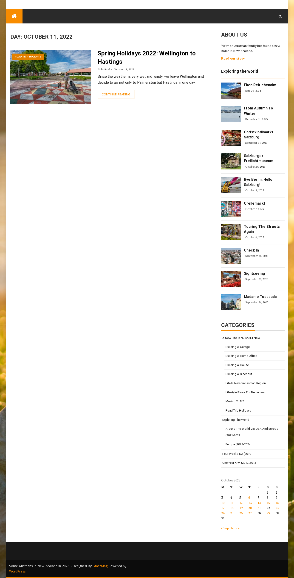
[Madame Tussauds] (231, 302)
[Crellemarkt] (231, 209)
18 (231, 508)
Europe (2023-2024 (238, 444)
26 (241, 513)
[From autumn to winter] (231, 114)
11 (231, 503)
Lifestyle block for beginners (245, 392)
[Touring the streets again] (231, 232)
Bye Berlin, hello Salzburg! (258, 182)
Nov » (235, 528)
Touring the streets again (262, 229)
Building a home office (241, 356)
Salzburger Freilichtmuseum (259, 158)
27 (250, 513)
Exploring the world (239, 71)
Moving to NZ (235, 401)
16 (277, 503)
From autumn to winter (258, 110)
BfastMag (100, 566)
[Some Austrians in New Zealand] (14, 16)
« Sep (225, 528)
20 (250, 508)
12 (241, 503)
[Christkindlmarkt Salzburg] (231, 138)
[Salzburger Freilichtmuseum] (231, 161)
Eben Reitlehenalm (260, 85)
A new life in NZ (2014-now (241, 338)
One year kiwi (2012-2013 (239, 462)
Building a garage (238, 347)
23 (277, 508)
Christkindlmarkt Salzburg (258, 134)
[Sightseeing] (231, 279)
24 (222, 513)
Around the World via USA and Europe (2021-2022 (252, 432)
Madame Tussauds (260, 297)
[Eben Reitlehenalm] (231, 91)
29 (268, 513)
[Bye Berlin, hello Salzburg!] (231, 185)
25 (231, 513)
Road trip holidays (28, 56)
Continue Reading (116, 94)
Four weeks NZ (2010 (236, 453)
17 (222, 508)
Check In (251, 250)
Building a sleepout (239, 374)
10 (222, 503)
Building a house (237, 365)
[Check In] (231, 256)
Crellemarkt (254, 203)
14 (259, 503)
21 (259, 508)
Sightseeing (254, 273)
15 (268, 503)
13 (250, 503)
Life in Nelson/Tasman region (246, 383)
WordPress (17, 571)
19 (241, 508)
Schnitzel (104, 69)
